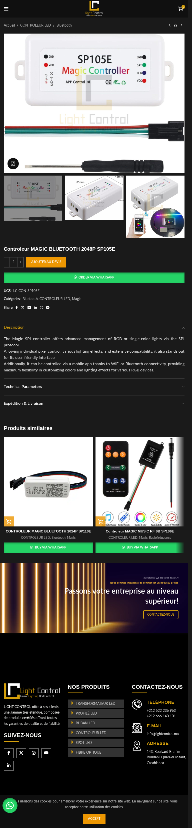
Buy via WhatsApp (50, 547)
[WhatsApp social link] (41, 307)
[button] (94, 277)
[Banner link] (96, 598)
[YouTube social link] (46, 753)
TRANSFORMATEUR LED (96, 704)
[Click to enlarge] (13, 163)
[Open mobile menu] (6, 9)
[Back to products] (175, 26)
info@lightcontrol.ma (163, 734)
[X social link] (23, 307)
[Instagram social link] (34, 753)
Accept (94, 818)
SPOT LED (84, 743)
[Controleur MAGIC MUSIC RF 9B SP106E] (140, 482)
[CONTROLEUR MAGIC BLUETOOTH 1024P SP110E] (48, 482)
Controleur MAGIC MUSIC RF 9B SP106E (140, 531)
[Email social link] (29, 307)
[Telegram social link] (47, 307)
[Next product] (181, 26)
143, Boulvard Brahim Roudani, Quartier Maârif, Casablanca (166, 757)
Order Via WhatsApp (96, 277)
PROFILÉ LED (86, 713)
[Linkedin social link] (35, 307)
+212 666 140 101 (161, 716)
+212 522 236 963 (161, 711)
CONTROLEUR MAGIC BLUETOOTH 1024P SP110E (48, 531)
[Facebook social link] (17, 307)
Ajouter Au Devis (46, 262)
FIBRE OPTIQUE (88, 752)
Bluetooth (64, 25)
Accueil (9, 25)
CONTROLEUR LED (35, 25)
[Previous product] (169, 26)
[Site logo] (94, 9)
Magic (76, 299)
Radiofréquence (160, 537)
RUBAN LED (85, 723)
